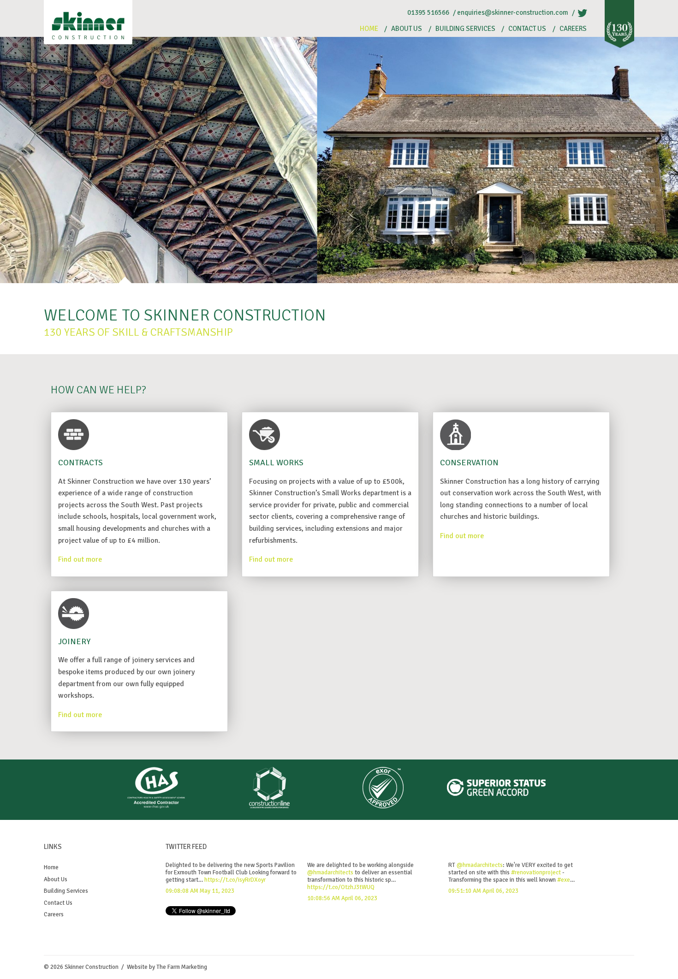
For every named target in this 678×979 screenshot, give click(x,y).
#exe (563, 880)
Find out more (80, 559)
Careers (573, 28)
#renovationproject (536, 872)
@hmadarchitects (330, 872)
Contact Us (527, 28)
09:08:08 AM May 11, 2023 (200, 891)
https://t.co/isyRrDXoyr (235, 880)
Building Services (465, 28)
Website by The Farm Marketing (167, 967)
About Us (406, 28)
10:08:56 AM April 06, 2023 (342, 898)
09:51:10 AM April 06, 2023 (483, 891)
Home (369, 28)
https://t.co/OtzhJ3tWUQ (341, 887)
